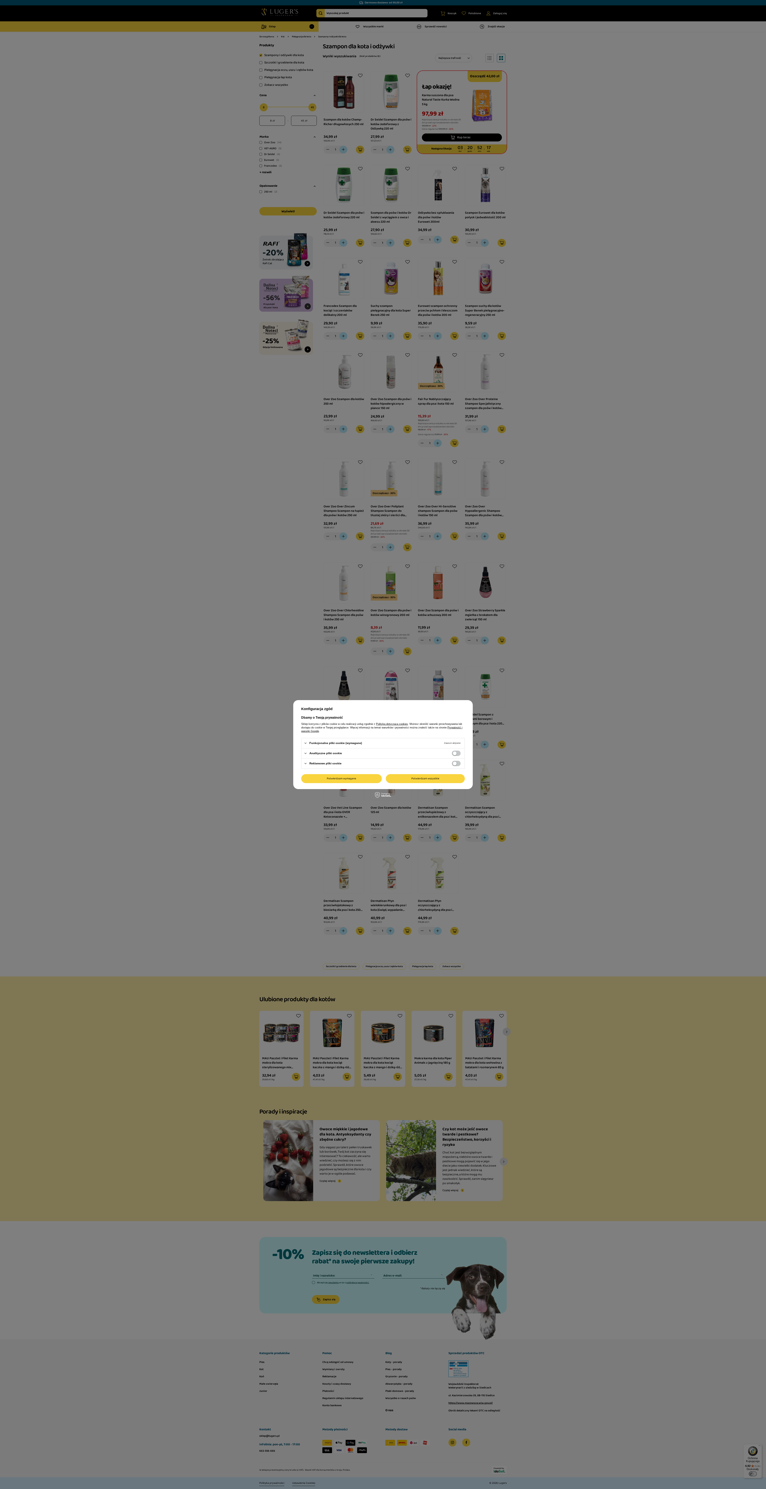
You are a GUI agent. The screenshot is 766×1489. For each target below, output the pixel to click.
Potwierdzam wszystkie (425, 778)
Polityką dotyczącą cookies (392, 723)
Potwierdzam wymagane (341, 778)
